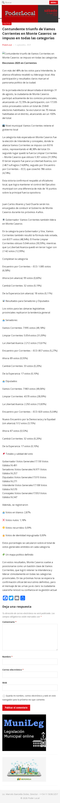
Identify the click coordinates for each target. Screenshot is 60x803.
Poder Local (33, 798)
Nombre (7, 656)
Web (4, 682)
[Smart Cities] (24, 780)
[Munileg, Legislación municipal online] (24, 750)
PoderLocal (7, 44)
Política (6, 24)
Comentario (9, 622)
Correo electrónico (13, 669)
